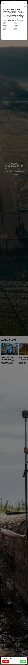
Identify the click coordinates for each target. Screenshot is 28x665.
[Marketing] (19, 28)
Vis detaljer (5, 658)
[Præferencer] (19, 23)
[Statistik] (8, 28)
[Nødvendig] (8, 23)
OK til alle (23, 661)
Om (11, 658)
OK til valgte (5, 661)
